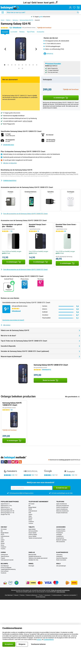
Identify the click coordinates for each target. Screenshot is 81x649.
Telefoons (60, 501)
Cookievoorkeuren (57, 595)
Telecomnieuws (5, 556)
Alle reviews (6, 325)
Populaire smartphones (10, 501)
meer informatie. (60, 592)
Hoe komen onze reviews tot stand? (13, 320)
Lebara (30, 514)
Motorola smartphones (62, 511)
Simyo (30, 519)
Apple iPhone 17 (5, 504)
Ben (30, 505)
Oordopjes (59, 534)
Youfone (31, 523)
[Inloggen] (70, 7)
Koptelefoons (59, 536)
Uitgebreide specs (8, 144)
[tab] (4, 64)
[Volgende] (36, 49)
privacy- (39, 639)
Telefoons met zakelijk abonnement (38, 558)
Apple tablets (32, 529)
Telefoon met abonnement (38, 501)
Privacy (41, 595)
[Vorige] (5, 49)
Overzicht (37, 20)
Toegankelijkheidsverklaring (8, 569)
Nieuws (16, 595)
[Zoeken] (77, 12)
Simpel (30, 518)
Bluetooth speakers (61, 540)
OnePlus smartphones (62, 507)
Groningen (31, 566)
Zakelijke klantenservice (35, 556)
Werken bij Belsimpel (31, 595)
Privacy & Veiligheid (6, 567)
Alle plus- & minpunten (10, 163)
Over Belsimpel (5, 566)
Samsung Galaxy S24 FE (26, 20)
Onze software (4, 571)
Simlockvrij (49, 53)
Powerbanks (59, 532)
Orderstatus (59, 556)
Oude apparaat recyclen (7, 560)
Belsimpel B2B (32, 554)
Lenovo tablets (32, 536)
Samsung (15, 20)
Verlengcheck (4, 554)
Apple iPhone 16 (5, 507)
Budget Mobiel (32, 507)
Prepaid (3, 558)
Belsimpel (4, 563)
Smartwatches (60, 538)
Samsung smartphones (62, 505)
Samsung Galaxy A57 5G (7, 511)
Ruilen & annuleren (61, 560)
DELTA (30, 509)
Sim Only (4, 527)
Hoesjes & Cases (60, 529)
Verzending (59, 554)
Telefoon (8, 20)
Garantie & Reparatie (61, 558)
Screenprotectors (60, 531)
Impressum (47, 595)
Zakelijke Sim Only (33, 560)
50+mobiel (31, 504)
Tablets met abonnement (35, 538)
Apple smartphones (61, 504)
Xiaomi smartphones (62, 509)
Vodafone (31, 521)
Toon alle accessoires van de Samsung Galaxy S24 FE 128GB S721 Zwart (25, 213)
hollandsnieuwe (33, 511)
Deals (58, 563)
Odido (30, 516)
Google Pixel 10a (5, 514)
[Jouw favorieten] (74, 7)
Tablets (31, 527)
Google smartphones (61, 512)
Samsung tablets (33, 531)
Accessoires (60, 527)
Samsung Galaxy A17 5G (7, 512)
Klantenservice (62, 552)
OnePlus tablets (33, 534)
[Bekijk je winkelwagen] (78, 7)
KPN (30, 512)
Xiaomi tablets (32, 532)
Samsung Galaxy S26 (6, 509)
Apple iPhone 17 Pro (6, 505)
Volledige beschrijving (9, 180)
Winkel (31, 563)
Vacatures (3, 573)
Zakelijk (32, 552)
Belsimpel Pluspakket (54, 63)
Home (2, 20)
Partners (22, 595)
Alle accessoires (60, 541)
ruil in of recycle (27, 121)
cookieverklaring (49, 639)
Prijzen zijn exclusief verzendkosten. (60, 590)
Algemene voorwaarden (69, 595)
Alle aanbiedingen (61, 566)
